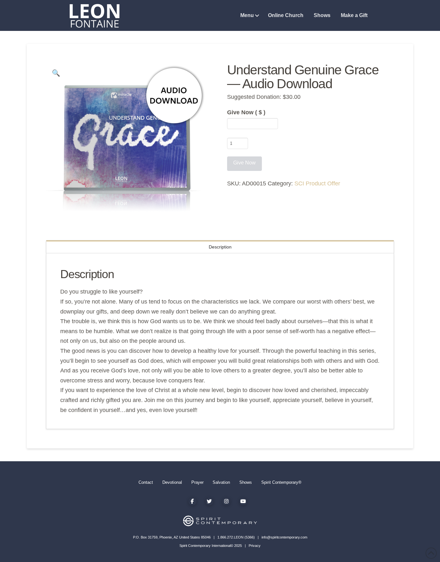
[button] (56, 73)
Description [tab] (220, 246)
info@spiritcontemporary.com (284, 537)
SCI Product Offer (317, 183)
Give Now (246, 112)
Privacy (255, 546)
